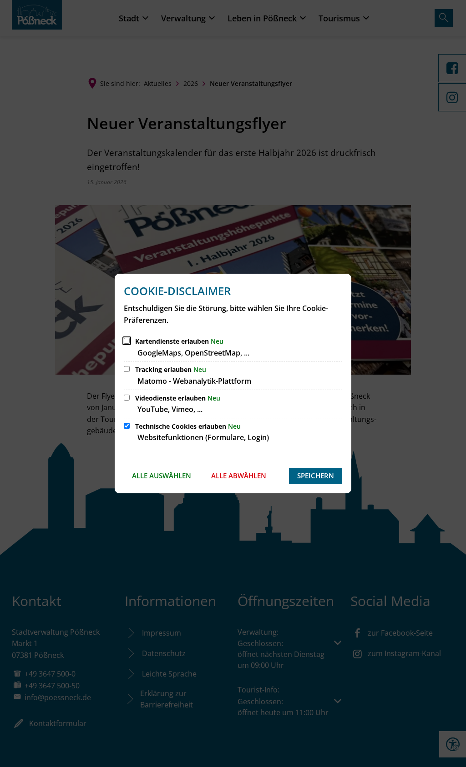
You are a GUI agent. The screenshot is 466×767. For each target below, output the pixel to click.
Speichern (315, 475)
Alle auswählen (161, 475)
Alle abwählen (238, 475)
